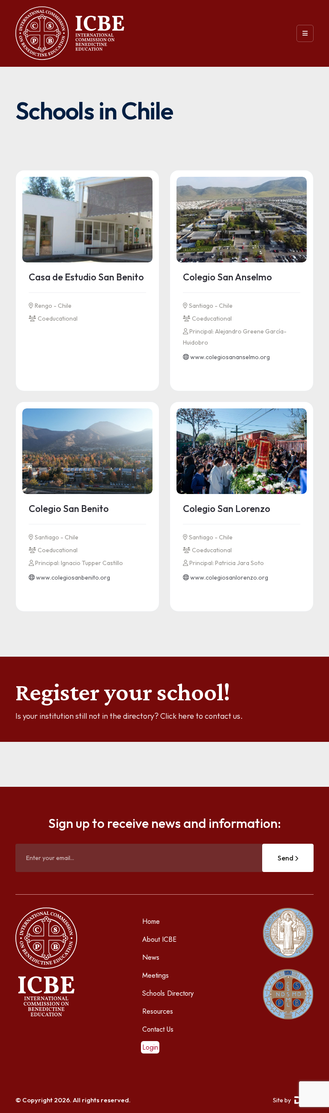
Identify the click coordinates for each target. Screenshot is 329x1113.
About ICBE (159, 939)
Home (151, 921)
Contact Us (157, 1029)
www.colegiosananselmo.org (229, 357)
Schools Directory (168, 993)
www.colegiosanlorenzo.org (228, 577)
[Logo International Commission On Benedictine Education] (69, 33)
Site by (282, 1100)
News (150, 957)
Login (150, 1047)
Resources (157, 1011)
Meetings (155, 975)
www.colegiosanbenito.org (72, 577)
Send (286, 858)
